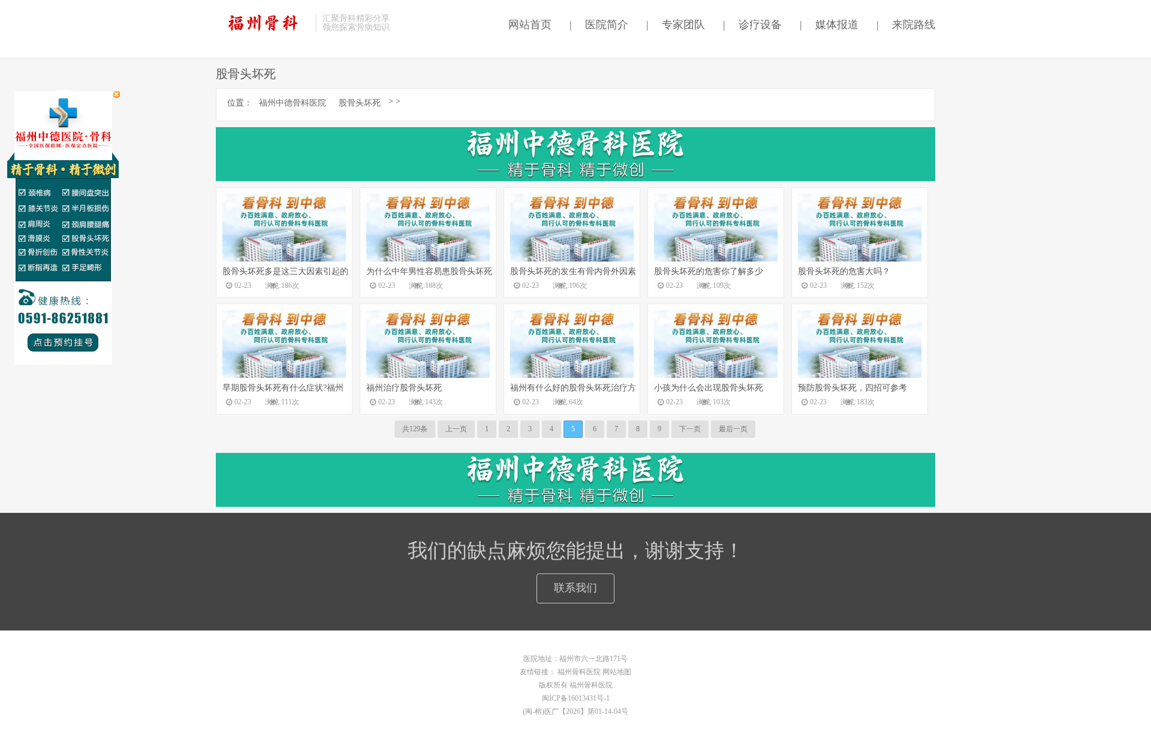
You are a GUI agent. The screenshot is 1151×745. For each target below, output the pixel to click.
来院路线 (905, 25)
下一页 (690, 429)
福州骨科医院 (579, 672)
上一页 (456, 429)
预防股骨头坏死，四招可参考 (852, 387)
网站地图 (616, 672)
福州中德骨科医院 (292, 102)
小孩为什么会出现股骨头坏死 (708, 387)
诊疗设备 (752, 25)
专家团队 (675, 25)
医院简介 (599, 25)
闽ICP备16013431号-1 (576, 698)
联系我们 (575, 588)
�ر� (116, 94)
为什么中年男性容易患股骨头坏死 (429, 271)
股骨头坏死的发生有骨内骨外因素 (573, 271)
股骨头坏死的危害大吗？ (844, 271)
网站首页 (527, 25)
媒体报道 (829, 25)
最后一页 (733, 429)
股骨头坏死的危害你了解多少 (708, 271)
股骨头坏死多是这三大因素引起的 (285, 271)
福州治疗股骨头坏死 (404, 387)
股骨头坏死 (360, 102)
